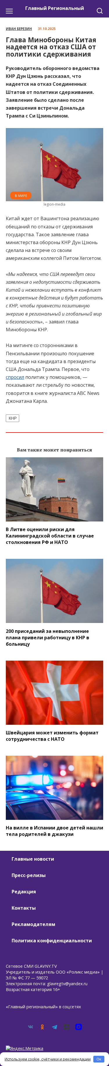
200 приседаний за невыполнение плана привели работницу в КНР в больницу (47, 637)
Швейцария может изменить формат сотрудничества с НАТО (52, 735)
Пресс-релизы (29, 875)
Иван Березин (19, 29)
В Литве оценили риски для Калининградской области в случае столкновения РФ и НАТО (50, 535)
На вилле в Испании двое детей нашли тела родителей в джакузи (54, 831)
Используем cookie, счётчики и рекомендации (48, 1059)
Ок (99, 1059)
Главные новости (33, 859)
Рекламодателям (33, 924)
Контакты (24, 908)
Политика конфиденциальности (52, 940)
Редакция (24, 891)
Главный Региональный (54, 8)
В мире (21, 195)
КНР (13, 418)
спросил (15, 377)
